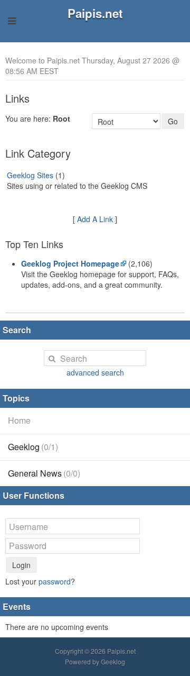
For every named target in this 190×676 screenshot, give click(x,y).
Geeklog (33, 447)
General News (44, 473)
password (55, 581)
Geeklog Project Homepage (70, 263)
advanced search (95, 372)
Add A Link (95, 219)
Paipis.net (95, 13)
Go (173, 121)
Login (21, 565)
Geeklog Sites (30, 175)
